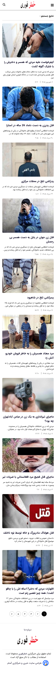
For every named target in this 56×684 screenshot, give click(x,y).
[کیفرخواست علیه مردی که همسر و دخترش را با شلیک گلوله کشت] (28, 40)
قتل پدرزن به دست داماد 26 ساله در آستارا (30, 125)
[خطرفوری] (28, 640)
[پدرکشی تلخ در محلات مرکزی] (28, 160)
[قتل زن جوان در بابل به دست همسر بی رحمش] (28, 215)
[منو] (52, 5)
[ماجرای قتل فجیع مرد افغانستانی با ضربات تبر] (28, 455)
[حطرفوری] (28, 5)
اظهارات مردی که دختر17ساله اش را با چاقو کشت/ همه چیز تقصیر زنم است (30, 591)
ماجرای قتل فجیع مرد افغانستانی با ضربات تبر (28, 477)
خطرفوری (22, 653)
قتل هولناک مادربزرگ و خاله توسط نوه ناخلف (28, 533)
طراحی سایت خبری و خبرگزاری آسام (24, 663)
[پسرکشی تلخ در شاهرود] (28, 276)
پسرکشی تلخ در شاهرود (40, 297)
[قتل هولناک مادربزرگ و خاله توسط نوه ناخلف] (28, 511)
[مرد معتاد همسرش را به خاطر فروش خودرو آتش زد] (28, 332)
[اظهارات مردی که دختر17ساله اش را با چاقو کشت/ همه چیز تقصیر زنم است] (28, 567)
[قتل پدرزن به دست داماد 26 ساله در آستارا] (28, 104)
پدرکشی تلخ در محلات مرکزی (37, 181)
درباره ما (28, 629)
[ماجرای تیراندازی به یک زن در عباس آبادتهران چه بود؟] (28, 395)
